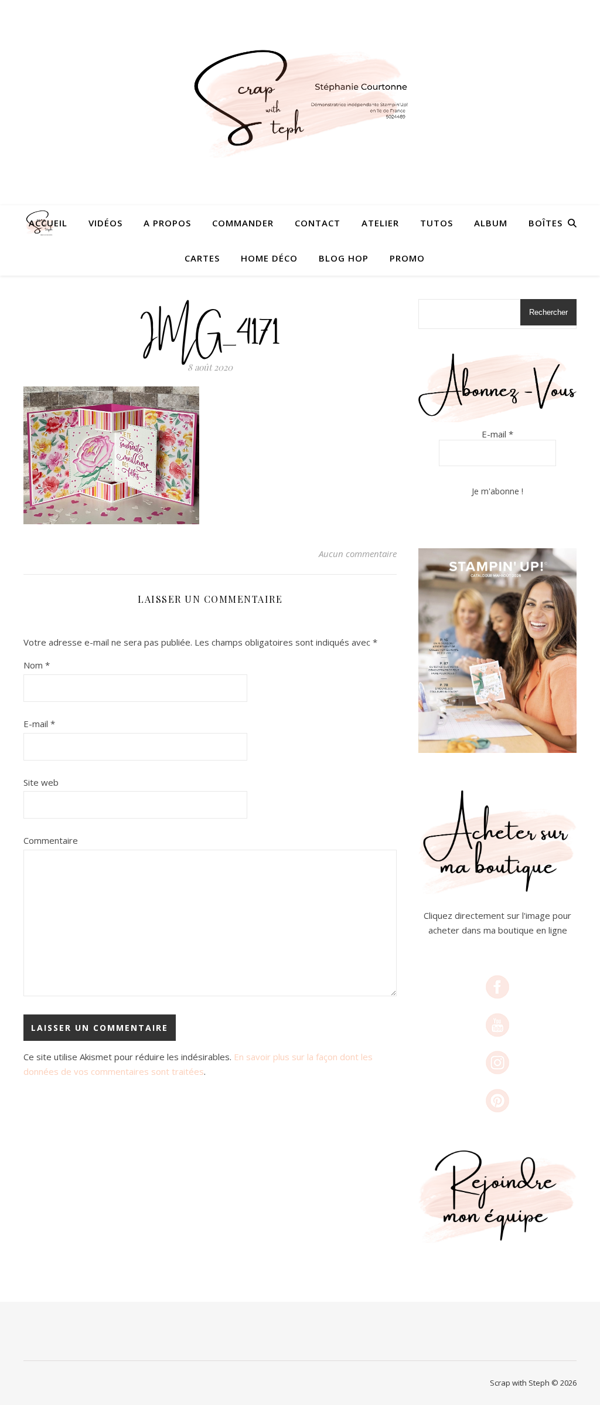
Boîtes (545, 223)
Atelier (380, 223)
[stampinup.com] (497, 650)
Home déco (269, 258)
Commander (243, 223)
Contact (317, 223)
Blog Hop (344, 258)
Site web (41, 782)
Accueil (48, 223)
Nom (36, 665)
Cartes (202, 258)
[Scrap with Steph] (300, 103)
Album (490, 223)
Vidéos (105, 223)
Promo (407, 258)
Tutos (436, 223)
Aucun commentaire (358, 553)
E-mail (39, 723)
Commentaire (50, 840)
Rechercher (548, 312)
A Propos (167, 223)
